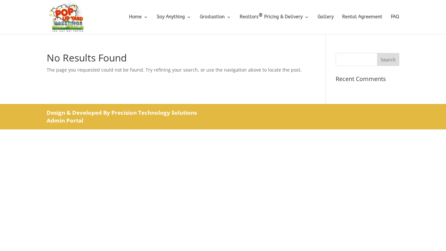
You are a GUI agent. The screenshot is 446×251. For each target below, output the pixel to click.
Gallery (326, 17)
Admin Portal (65, 120)
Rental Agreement (362, 17)
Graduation (212, 17)
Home (135, 17)
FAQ (395, 17)
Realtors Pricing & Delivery (271, 17)
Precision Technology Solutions (154, 112)
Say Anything (171, 17)
